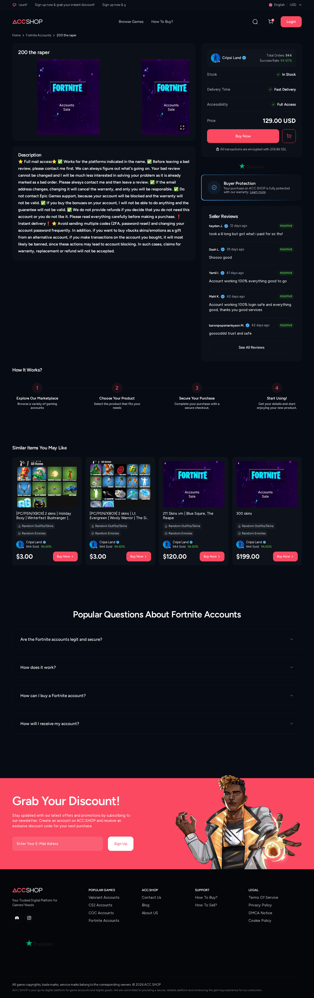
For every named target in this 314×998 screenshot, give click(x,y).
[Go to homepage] (27, 21)
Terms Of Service (263, 897)
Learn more (258, 192)
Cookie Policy (260, 920)
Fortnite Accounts (38, 35)
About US (150, 913)
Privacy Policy (260, 905)
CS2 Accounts (100, 905)
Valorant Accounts (104, 897)
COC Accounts (101, 913)
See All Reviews (251, 347)
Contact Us (151, 897)
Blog (145, 905)
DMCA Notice (260, 913)
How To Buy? (162, 21)
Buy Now (243, 136)
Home (16, 35)
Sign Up (120, 843)
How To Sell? (206, 905)
